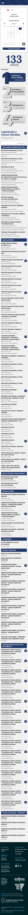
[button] (21, 143)
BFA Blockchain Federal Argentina (5, 870)
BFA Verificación (19, 851)
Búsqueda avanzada (14, 48)
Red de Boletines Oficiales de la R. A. (6, 866)
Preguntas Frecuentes (20, 860)
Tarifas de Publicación (4, 858)
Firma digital (18, 854)
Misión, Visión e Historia (5, 850)
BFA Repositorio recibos (21, 849)
